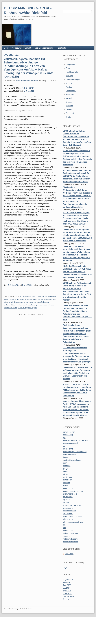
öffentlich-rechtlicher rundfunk (46, 296)
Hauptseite (61, 48)
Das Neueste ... (69, 596)
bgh (64, 446)
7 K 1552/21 (29, 88)
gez (54, 299)
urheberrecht (68, 519)
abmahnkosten (69, 432)
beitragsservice (14, 299)
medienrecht (33, 302)
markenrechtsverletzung (73, 491)
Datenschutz (71, 91)
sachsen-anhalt (22, 305)
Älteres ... (66, 599)
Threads (69, 106)
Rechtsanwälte (72, 72)
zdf (35, 308)
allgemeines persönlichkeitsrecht (76, 440)
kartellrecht (67, 480)
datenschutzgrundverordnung (75, 452)
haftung (66, 471)
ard (21, 296)
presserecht (67, 508)
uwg (64, 528)
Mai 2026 (66, 588)
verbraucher (68, 530)
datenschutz (68, 449)
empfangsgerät (35, 299)
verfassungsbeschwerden (46, 305)
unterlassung (32, 305)
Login (65, 568)
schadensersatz (69, 511)
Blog (6, 48)
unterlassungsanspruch (72, 516)
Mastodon (70, 98)
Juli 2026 (66, 582)
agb (64, 438)
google (65, 469)
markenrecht (68, 488)
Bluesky (69, 102)
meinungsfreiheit (70, 494)
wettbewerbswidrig (70, 542)
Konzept (69, 76)
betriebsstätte (25, 299)
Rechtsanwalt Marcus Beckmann (27, 81)
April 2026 (67, 591)
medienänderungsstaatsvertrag (17, 302)
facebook (66, 466)
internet (66, 474)
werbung (66, 536)
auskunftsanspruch (70, 443)
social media (68, 514)
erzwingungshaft (46, 299)
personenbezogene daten (73, 505)
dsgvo (65, 457)
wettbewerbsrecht (70, 539)
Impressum (16, 48)
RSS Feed (69, 554)
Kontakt (27, 48)
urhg (64, 525)
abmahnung (68, 435)
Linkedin (69, 109)
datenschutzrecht (70, 454)
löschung (66, 483)
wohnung (30, 308)
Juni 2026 (67, 585)
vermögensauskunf (10, 308)
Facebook (70, 113)
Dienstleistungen (73, 79)
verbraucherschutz (70, 533)
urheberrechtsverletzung (73, 522)
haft (5, 302)
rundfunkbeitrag (43, 302)
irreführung (67, 477)
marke (65, 485)
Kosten (69, 83)
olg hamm (67, 500)
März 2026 (67, 594)
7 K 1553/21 (29, 91)
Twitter (68, 117)
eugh (65, 463)
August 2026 (68, 580)
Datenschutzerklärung (44, 48)
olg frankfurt (67, 497)
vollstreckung (22, 308)
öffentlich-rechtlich (29, 296)
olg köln (66, 502)
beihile (6, 299)
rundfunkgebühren (10, 305)
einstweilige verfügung (72, 460)
